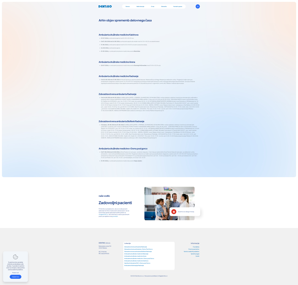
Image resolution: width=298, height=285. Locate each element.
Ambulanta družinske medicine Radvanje (136, 254)
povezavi (115, 216)
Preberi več (15, 272)
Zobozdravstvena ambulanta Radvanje (135, 247)
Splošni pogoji (195, 254)
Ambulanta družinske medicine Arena (135, 256)
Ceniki (197, 256)
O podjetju (196, 247)
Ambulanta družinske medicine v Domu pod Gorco (139, 258)
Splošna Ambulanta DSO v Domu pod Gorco (137, 263)
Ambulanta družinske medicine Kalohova (136, 261)
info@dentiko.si (103, 214)
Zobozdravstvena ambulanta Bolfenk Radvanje (138, 251)
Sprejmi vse (15, 276)
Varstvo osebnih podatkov (191, 251)
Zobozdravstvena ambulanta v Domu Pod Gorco (138, 249)
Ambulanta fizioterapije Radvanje (134, 265)
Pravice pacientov (194, 249)
